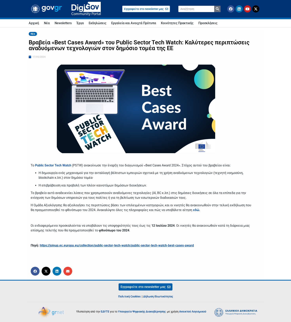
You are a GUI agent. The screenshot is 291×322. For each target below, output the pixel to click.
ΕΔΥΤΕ (105, 311)
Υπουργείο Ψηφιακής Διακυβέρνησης (142, 311)
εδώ (196, 210)
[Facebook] (230, 8)
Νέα (47, 23)
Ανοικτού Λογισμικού (192, 311)
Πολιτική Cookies (129, 296)
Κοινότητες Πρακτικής (177, 23)
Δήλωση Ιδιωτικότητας (158, 296)
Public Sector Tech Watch (53, 165)
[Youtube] (247, 8)
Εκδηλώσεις (97, 23)
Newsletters (63, 23)
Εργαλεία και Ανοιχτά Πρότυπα (133, 23)
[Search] (217, 9)
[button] (35, 271)
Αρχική (34, 23)
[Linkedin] (239, 8)
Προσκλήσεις (207, 23)
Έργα (80, 23)
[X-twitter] (255, 8)
